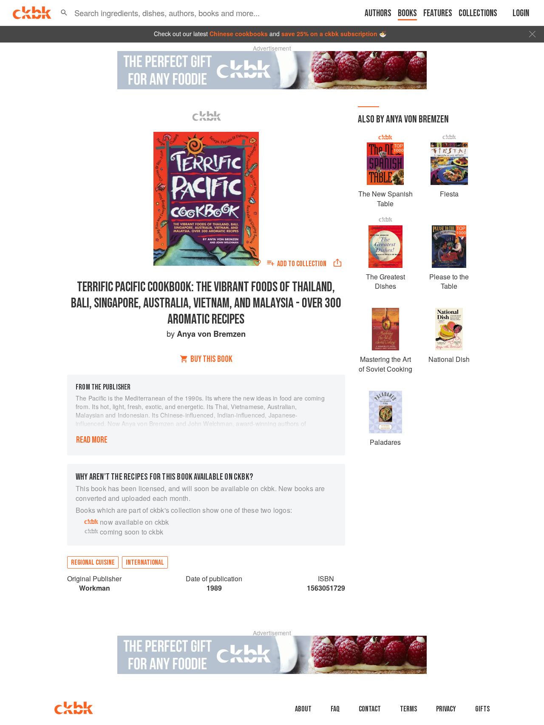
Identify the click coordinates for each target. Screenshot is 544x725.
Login (521, 13)
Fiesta (449, 194)
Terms (408, 709)
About (303, 709)
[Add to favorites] (257, 262)
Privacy (446, 709)
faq (335, 709)
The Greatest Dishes (385, 281)
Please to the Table (449, 281)
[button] (64, 13)
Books (407, 13)
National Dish (449, 359)
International (145, 562)
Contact (370, 709)
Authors (378, 13)
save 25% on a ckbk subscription (329, 33)
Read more (92, 440)
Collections (478, 13)
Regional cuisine (93, 562)
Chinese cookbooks (239, 33)
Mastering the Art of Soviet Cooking (385, 363)
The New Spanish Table (385, 198)
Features (437, 13)
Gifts (482, 709)
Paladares (385, 442)
